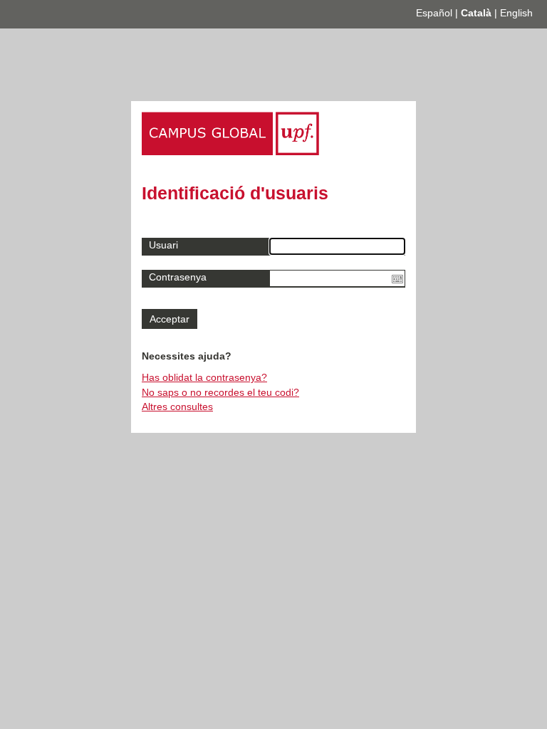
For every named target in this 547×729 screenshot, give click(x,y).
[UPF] (230, 151)
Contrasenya (178, 277)
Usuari (163, 245)
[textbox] (337, 278)
